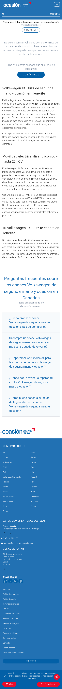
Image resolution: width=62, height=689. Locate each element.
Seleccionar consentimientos (13, 653)
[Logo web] (17, 4)
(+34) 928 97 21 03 (10, 538)
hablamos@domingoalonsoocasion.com (18, 543)
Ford (32, 482)
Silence (33, 506)
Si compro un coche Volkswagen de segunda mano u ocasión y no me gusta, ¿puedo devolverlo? (30, 342)
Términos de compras (11, 604)
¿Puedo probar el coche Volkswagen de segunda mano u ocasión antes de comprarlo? (29, 322)
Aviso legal (7, 589)
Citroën (5, 511)
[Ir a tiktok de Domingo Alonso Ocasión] (5, 581)
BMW (5, 467)
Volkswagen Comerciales (12, 477)
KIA (32, 472)
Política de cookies (9, 599)
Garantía (6, 609)
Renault (6, 482)
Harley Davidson (9, 497)
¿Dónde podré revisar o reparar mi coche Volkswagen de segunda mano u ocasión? (31, 382)
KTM (33, 492)
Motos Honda (8, 501)
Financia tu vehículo (10, 633)
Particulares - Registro (11, 623)
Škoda (33, 458)
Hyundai (34, 487)
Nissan (33, 462)
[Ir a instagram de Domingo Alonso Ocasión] (15, 581)
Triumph (34, 501)
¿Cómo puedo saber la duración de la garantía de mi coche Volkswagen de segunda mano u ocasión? (29, 404)
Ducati (5, 458)
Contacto (6, 643)
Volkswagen (7, 462)
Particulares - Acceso (10, 619)
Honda (5, 492)
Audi (33, 453)
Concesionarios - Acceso (12, 614)
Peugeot (34, 477)
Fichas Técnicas (9, 648)
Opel (32, 467)
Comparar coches (9, 638)
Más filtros (55, 14)
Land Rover (35, 497)
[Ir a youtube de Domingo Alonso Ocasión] (10, 581)
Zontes (5, 506)
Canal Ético (7, 628)
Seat (4, 453)
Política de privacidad (11, 594)
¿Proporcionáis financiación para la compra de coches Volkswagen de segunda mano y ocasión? (30, 362)
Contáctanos (31, 74)
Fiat (4, 472)
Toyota (5, 487)
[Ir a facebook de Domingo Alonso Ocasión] (20, 581)
